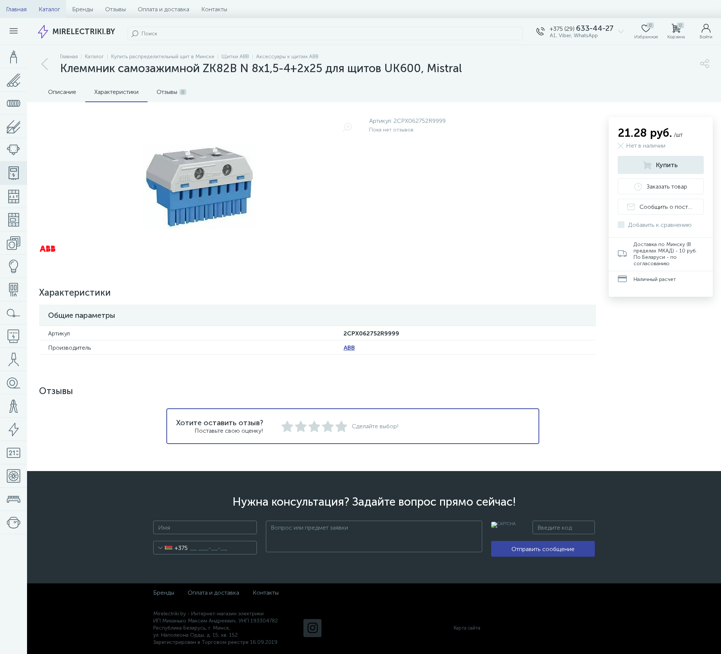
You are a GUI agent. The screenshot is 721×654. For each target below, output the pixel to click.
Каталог (49, 9)
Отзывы (115, 9)
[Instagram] (312, 628)
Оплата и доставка (163, 9)
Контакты (214, 9)
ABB (349, 347)
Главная (16, 9)
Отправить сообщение (543, 549)
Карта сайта (467, 628)
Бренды (82, 9)
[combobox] (171, 547)
